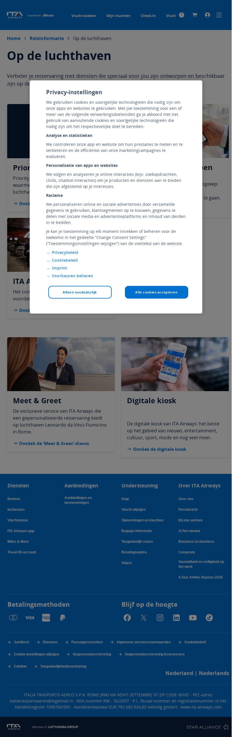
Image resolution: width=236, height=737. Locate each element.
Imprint (59, 267)
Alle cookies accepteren (156, 292)
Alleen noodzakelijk (80, 292)
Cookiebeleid (65, 260)
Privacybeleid (65, 252)
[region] (116, 196)
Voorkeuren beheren (72, 275)
